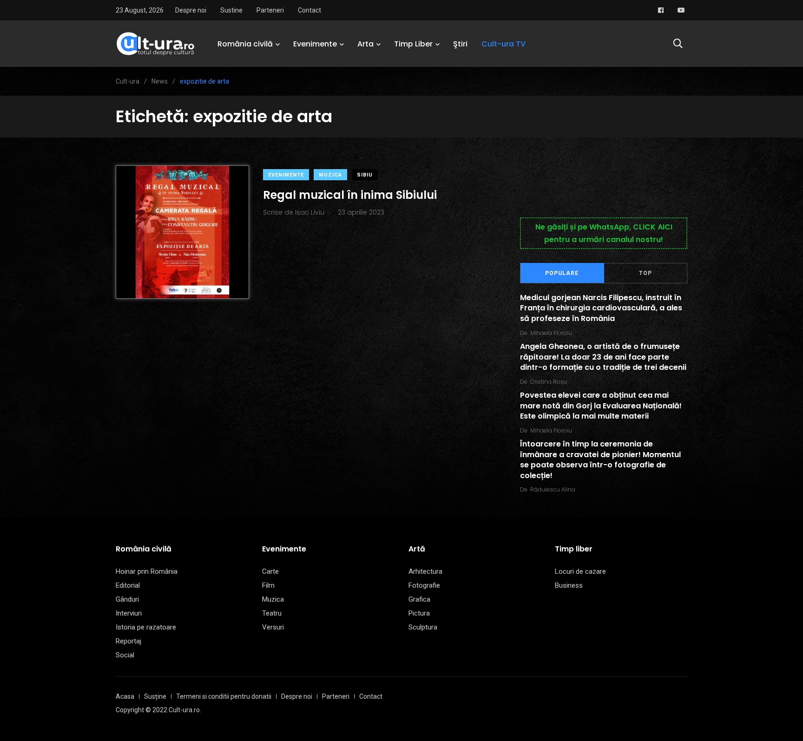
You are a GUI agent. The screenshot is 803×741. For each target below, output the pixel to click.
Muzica (330, 175)
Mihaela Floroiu (551, 333)
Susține (155, 696)
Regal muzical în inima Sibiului (350, 195)
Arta (365, 44)
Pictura (419, 613)
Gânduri (127, 599)
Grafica (419, 599)
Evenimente (315, 44)
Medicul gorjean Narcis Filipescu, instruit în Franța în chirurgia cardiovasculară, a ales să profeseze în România (601, 308)
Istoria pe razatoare (146, 627)
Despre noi (190, 10)
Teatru (272, 613)
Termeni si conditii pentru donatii (223, 696)
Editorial (128, 585)
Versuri (273, 627)
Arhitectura (425, 571)
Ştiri (460, 44)
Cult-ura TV (503, 44)
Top (645, 273)
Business (569, 585)
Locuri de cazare (580, 571)
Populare (562, 273)
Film (268, 585)
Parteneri (270, 10)
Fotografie (424, 585)
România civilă (245, 44)
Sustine (231, 10)
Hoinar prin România (147, 571)
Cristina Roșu (548, 382)
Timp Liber (413, 44)
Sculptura (422, 627)
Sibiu (365, 175)
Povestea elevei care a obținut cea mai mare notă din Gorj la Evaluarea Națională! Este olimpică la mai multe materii (601, 406)
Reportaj (128, 641)
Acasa (125, 696)
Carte (270, 571)
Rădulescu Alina (552, 489)
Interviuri (129, 613)
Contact (309, 10)
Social (125, 655)
